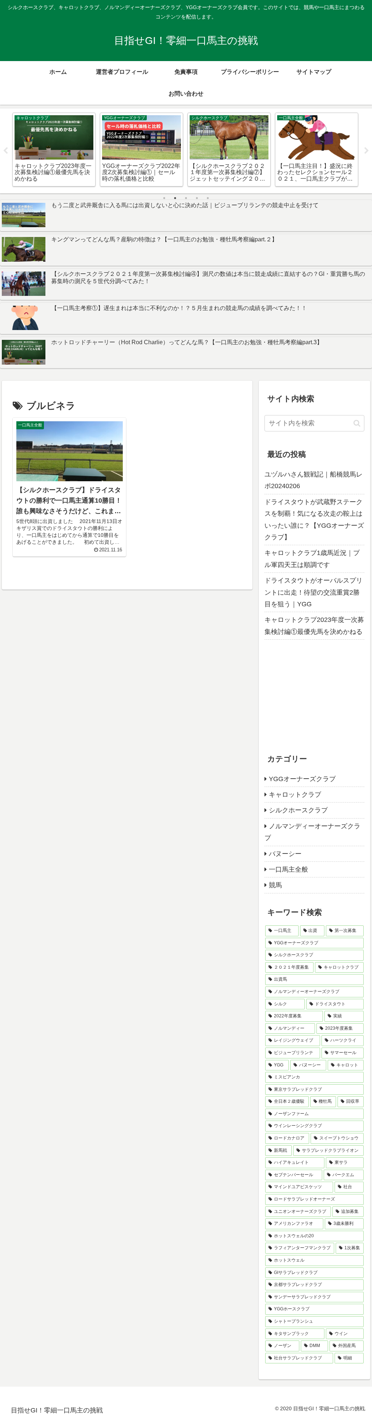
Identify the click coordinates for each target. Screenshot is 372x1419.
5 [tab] (207, 198)
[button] (357, 423)
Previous (5, 150)
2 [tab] (175, 198)
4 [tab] (197, 198)
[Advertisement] (314, 694)
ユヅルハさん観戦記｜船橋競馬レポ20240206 (313, 480)
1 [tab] (164, 198)
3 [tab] (186, 198)
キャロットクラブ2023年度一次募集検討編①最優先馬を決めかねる (314, 625)
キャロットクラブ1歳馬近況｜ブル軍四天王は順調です (312, 558)
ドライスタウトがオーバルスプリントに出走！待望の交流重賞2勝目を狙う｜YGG (313, 592)
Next (366, 150)
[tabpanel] (54, 149)
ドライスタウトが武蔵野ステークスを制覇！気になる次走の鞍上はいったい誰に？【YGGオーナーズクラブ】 (314, 519)
